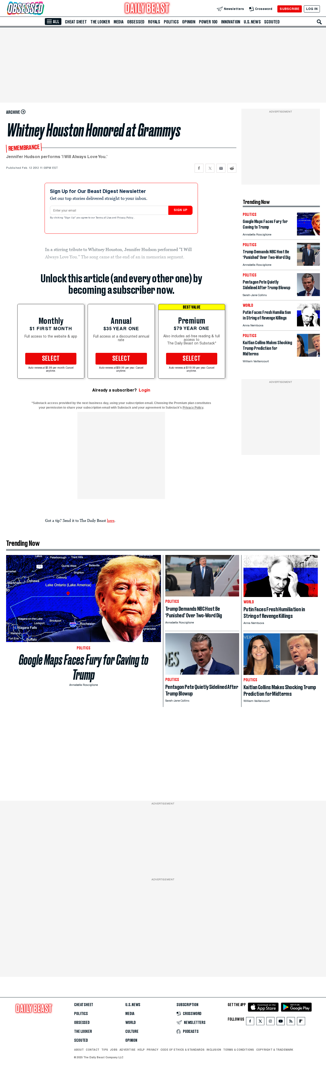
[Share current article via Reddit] (231, 168)
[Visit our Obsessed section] (41, 9)
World (130, 1023)
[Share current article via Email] (220, 168)
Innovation (230, 22)
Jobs (113, 1049)
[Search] (319, 21)
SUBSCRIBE (289, 9)
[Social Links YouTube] (281, 1022)
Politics (171, 22)
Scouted (272, 22)
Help (141, 1049)
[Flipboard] (301, 1022)
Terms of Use (104, 218)
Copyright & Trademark (274, 1049)
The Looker (100, 22)
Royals (154, 22)
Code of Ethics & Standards (182, 1049)
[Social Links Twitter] (260, 1022)
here (110, 520)
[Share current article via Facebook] (199, 168)
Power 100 (208, 22)
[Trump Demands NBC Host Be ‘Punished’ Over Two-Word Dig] (308, 264)
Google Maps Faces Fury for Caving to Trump (83, 667)
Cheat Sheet (76, 22)
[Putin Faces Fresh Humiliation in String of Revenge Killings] (308, 325)
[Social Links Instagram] (270, 1022)
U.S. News (252, 22)
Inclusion (214, 1049)
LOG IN (312, 9)
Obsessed (135, 22)
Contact (92, 1049)
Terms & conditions (238, 1049)
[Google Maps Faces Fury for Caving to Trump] (308, 234)
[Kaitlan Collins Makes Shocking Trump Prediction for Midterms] (308, 355)
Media (119, 22)
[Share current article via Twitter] (210, 168)
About (79, 1049)
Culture (132, 1032)
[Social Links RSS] (291, 1022)
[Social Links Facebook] (250, 1022)
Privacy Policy (125, 218)
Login (144, 390)
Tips (104, 1049)
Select (51, 358)
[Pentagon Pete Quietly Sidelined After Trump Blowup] (308, 295)
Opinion (188, 22)
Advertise (127, 1049)
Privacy (152, 1049)
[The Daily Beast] (147, 9)
